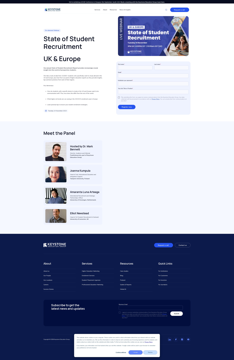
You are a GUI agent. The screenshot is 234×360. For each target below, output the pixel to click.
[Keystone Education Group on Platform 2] (176, 339)
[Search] (166, 9)
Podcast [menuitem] (122, 280)
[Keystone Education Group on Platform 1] (169, 339)
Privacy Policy (149, 342)
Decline (150, 352)
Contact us (183, 245)
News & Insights (125, 10)
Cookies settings (121, 352)
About (105, 10)
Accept (136, 352)
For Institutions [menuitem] (163, 271)
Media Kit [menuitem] (123, 289)
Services (97, 10)
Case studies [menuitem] (124, 271)
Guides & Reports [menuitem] (125, 285)
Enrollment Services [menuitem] (88, 276)
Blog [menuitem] (121, 276)
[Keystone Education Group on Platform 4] (188, 339)
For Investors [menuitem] (162, 280)
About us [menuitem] (46, 271)
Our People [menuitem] (47, 276)
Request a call (179, 10)
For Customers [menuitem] (163, 276)
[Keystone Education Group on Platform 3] (182, 339)
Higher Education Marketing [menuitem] (90, 271)
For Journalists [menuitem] (162, 285)
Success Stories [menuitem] (49, 289)
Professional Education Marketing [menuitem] (92, 285)
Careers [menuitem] (46, 285)
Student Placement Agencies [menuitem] (91, 280)
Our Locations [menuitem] (48, 280)
